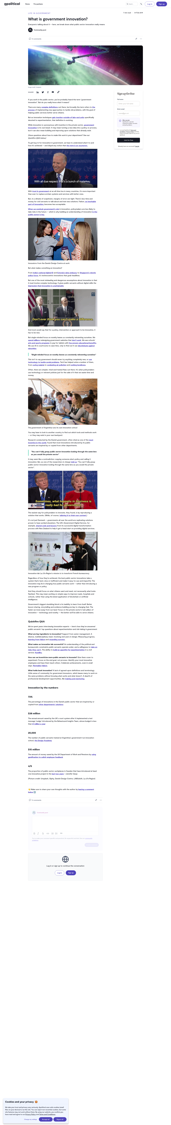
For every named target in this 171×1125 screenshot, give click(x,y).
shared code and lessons (46, 526)
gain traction (57, 117)
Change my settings (30, 1119)
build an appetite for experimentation (69, 650)
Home (27, 4)
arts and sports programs (38, 343)
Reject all (60, 1119)
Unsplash (38, 87)
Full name (120, 99)
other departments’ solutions (51, 704)
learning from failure (36, 639)
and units (80, 117)
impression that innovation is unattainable (46, 286)
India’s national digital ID (43, 273)
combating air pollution (56, 365)
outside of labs (69, 117)
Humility (38, 652)
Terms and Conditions (47, 1114)
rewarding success (57, 639)
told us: (74, 462)
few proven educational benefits (82, 343)
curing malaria (38, 365)
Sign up (162, 4)
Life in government (39, 13)
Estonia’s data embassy (67, 273)
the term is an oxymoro (76, 145)
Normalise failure (40, 666)
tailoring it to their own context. (73, 515)
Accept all (45, 1119)
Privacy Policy (30, 1114)
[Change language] (141, 4)
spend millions (34, 340)
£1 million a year (38, 724)
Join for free (128, 140)
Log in (149, 4)
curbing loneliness (78, 365)
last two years (58, 774)
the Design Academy (43, 740)
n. (87, 145)
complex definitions (49, 107)
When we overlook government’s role (43, 209)
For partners (38, 4)
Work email (120, 109)
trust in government (40, 191)
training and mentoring (74, 679)
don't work (76, 340)
